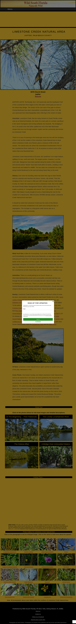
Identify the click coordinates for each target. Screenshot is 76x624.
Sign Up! (38, 319)
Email (24, 308)
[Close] (53, 301)
